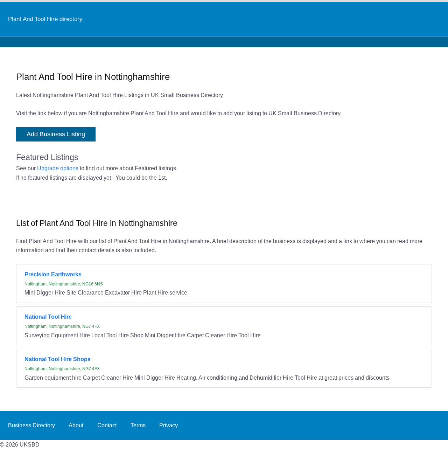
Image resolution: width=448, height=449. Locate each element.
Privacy (168, 425)
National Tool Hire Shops (57, 359)
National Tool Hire (48, 316)
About (76, 425)
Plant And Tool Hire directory (45, 18)
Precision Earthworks (53, 274)
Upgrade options (57, 168)
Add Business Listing (56, 134)
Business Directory (31, 425)
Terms (138, 425)
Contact (107, 425)
